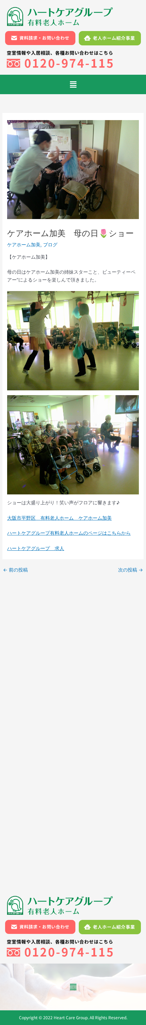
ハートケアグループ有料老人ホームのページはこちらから (69, 533)
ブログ (50, 244)
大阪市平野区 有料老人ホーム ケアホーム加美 (59, 518)
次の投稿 (130, 570)
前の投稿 (15, 570)
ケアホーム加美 (23, 244)
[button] (73, 84)
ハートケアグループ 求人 (35, 548)
